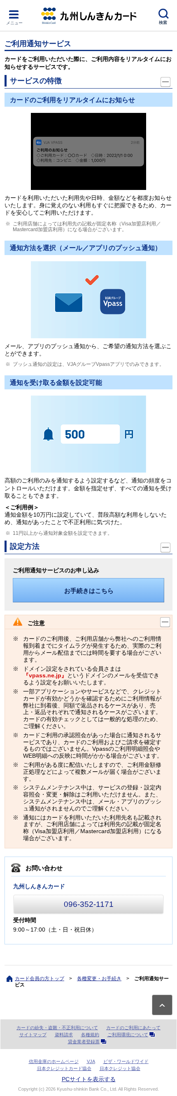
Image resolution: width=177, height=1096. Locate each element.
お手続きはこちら (89, 590)
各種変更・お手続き (99, 978)
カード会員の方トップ (39, 978)
